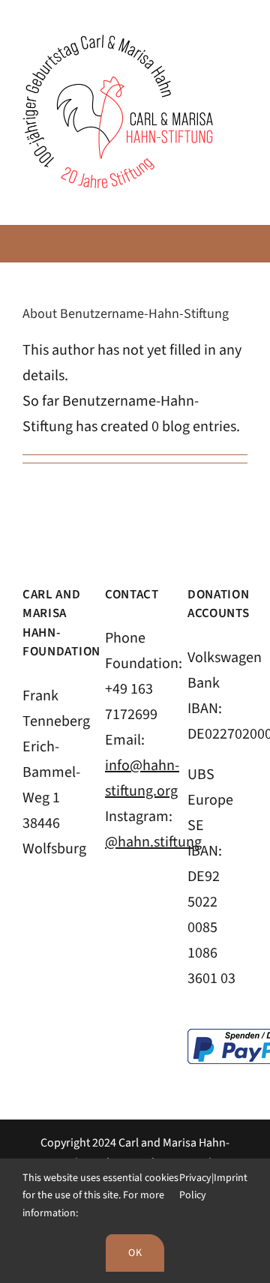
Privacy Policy (195, 1187)
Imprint (231, 1178)
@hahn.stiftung (153, 842)
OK (135, 1253)
